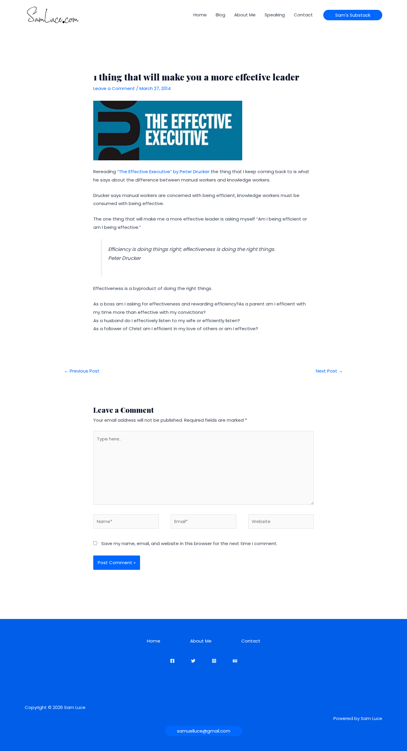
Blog (220, 15)
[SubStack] (235, 661)
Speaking (275, 15)
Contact (303, 15)
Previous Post (82, 371)
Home (200, 15)
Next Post (329, 371)
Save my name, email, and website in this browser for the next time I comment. (189, 543)
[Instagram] (214, 661)
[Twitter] (193, 661)
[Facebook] (172, 661)
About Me (245, 15)
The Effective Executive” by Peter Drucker (164, 171)
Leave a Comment (114, 88)
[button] (352, 15)
